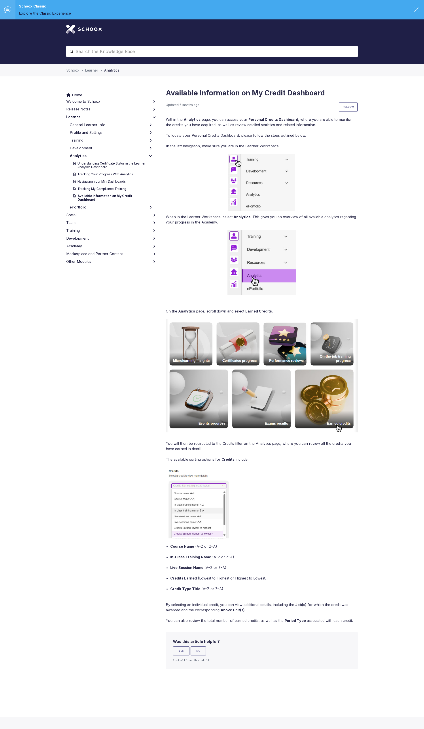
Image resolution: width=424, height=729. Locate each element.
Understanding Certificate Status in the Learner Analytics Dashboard (112, 165)
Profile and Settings (86, 132)
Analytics (111, 70)
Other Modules (78, 261)
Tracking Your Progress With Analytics (105, 174)
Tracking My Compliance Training (102, 189)
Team (71, 222)
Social (71, 215)
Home (77, 95)
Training (76, 140)
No (198, 650)
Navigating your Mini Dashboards (102, 181)
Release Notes (78, 109)
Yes (181, 650)
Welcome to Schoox (83, 101)
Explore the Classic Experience (45, 13)
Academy (74, 246)
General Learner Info (87, 125)
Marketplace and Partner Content (94, 254)
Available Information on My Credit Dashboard (105, 197)
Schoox (72, 70)
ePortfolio (78, 207)
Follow (348, 106)
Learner (91, 70)
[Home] (84, 29)
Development (81, 148)
